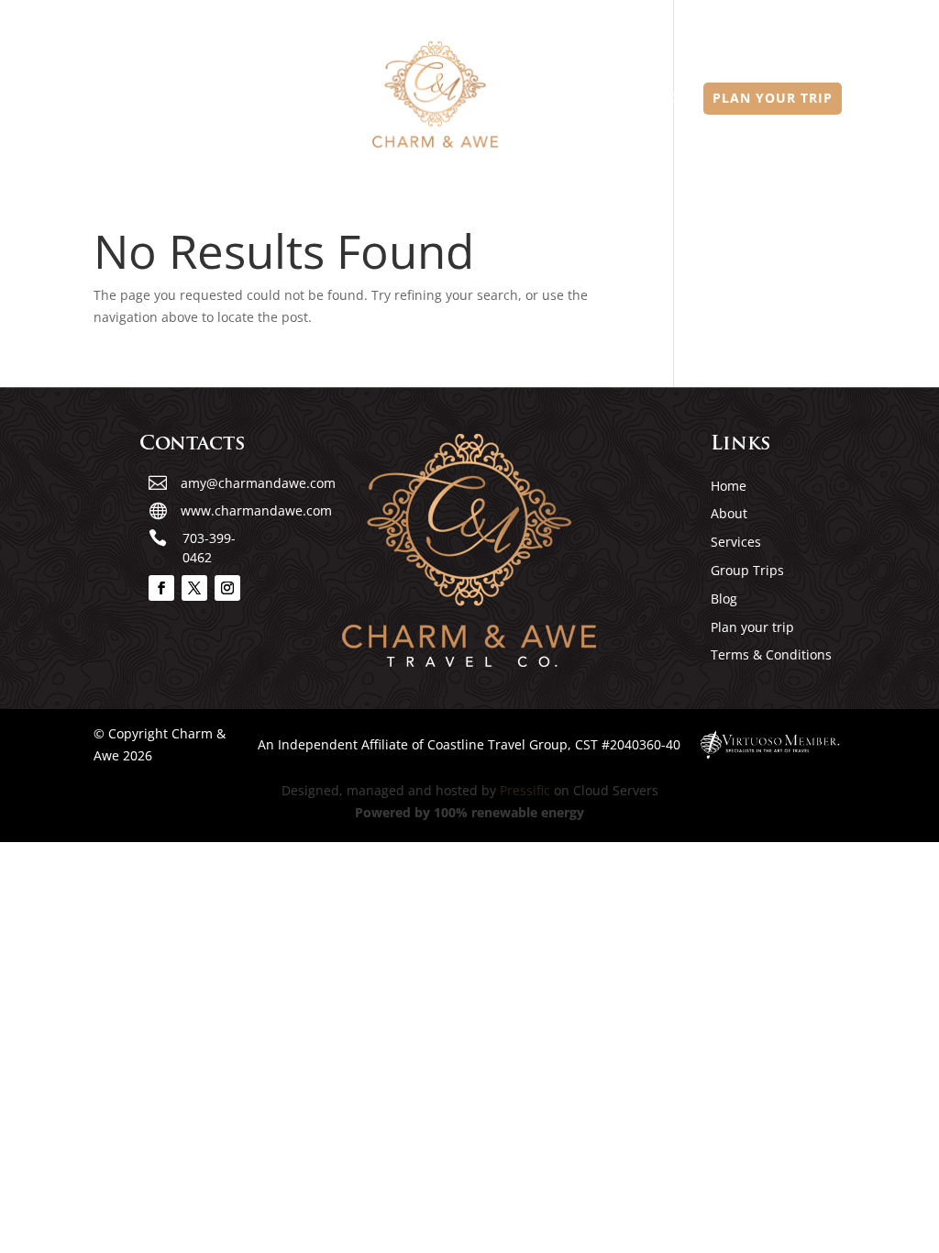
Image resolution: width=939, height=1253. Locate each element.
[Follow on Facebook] (161, 588)
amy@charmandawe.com (258, 483)
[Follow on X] (194, 588)
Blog (660, 99)
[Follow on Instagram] (227, 588)
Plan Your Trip (773, 99)
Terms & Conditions (771, 654)
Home (167, 99)
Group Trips (569, 99)
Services (319, 99)
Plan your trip (752, 627)
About (237, 99)
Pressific (525, 790)
